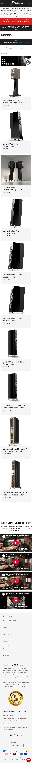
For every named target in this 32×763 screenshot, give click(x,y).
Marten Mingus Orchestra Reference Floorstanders (14, 406)
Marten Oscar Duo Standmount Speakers (12, 101)
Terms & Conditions (8, 634)
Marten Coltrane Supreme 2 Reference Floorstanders (15, 494)
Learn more (16, 43)
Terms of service (15, 759)
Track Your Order (7, 659)
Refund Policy (6, 655)
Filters (10, 48)
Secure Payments (8, 645)
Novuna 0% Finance (8, 631)
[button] (2, 3)
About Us (5, 624)
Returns (5, 638)
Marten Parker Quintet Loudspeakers (12, 276)
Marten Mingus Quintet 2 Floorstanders (13, 363)
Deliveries (5, 641)
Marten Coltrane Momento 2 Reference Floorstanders (15, 450)
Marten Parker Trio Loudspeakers (11, 232)
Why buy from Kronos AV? (10, 620)
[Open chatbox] (28, 760)
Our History (6, 627)
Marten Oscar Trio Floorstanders (10, 145)
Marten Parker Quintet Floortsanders (12, 319)
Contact (5, 652)
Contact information (25, 759)
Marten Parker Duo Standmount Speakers (12, 189)
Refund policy (25, 757)
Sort (22, 48)
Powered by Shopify (16, 757)
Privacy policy (7, 759)
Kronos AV (9, 757)
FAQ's (4, 648)
